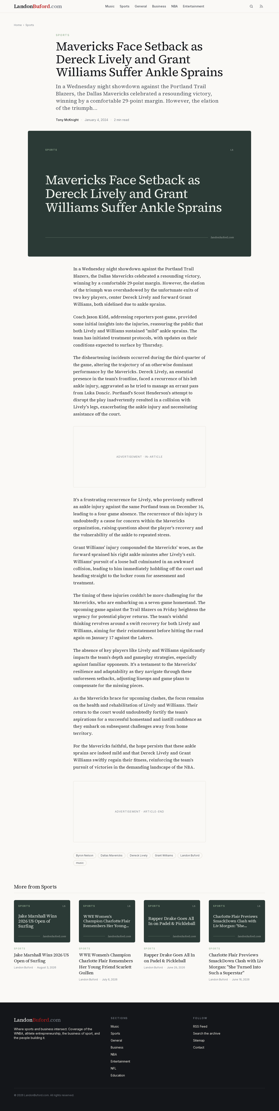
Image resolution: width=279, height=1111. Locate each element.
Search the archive (206, 1033)
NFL (113, 1068)
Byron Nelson (84, 855)
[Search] (251, 6)
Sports (124, 6)
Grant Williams (164, 855)
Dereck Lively (139, 855)
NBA (174, 6)
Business (159, 6)
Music (109, 6)
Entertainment (193, 6)
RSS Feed (200, 1026)
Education (118, 1075)
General (141, 6)
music (80, 862)
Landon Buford (189, 855)
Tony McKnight (67, 120)
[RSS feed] (261, 6)
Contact (198, 1047)
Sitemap (199, 1040)
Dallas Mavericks (111, 855)
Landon (37, 1019)
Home (18, 25)
